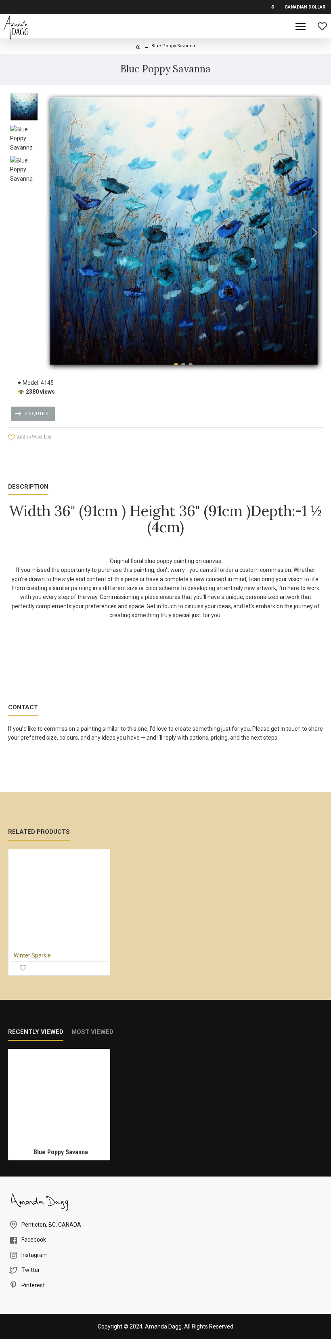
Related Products (39, 831)
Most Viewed (92, 1031)
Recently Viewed (35, 1031)
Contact (23, 707)
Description (28, 486)
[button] (52, 232)
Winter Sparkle (32, 955)
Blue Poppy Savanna (61, 1152)
